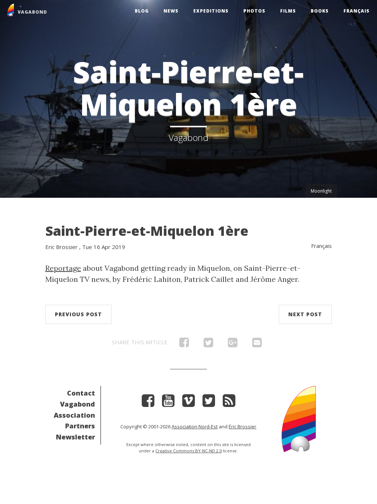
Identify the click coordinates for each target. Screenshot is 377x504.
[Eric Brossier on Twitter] (209, 403)
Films (288, 11)
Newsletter (75, 436)
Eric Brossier (61, 247)
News (171, 11)
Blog (142, 11)
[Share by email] (257, 344)
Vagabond (77, 404)
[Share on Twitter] (208, 344)
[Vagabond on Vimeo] (188, 403)
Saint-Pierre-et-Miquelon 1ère (147, 231)
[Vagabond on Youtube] (168, 403)
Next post (305, 314)
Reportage (63, 268)
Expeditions (211, 11)
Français (356, 11)
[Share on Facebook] (184, 344)
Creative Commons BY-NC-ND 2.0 (188, 450)
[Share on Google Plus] (232, 344)
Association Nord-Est (195, 426)
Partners (80, 425)
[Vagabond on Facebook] (148, 403)
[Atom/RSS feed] (229, 403)
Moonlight (321, 191)
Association (74, 415)
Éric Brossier (242, 426)
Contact (81, 393)
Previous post (78, 314)
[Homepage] (299, 418)
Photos (254, 11)
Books (320, 11)
